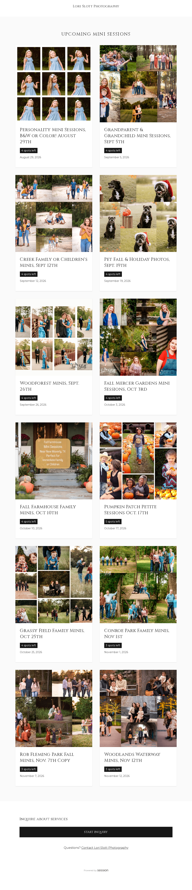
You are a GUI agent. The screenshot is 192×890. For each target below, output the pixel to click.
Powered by (90, 870)
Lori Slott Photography (96, 6)
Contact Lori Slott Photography (104, 848)
